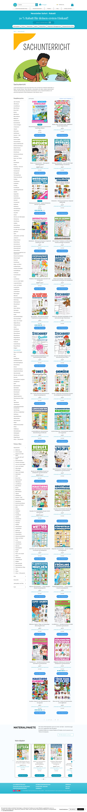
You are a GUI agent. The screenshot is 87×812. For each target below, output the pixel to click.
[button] (72, 4)
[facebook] (15, 791)
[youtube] (19, 791)
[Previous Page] (44, 720)
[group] (43, 760)
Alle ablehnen (72, 809)
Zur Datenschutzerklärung (8, 810)
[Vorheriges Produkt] (13, 760)
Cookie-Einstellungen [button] (63, 809)
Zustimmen (80, 809)
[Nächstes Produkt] (74, 760)
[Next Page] (58, 720)
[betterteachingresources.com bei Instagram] (14, 791)
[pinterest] (17, 791)
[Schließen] (85, 809)
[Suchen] (36, 4)
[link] (40, 210)
